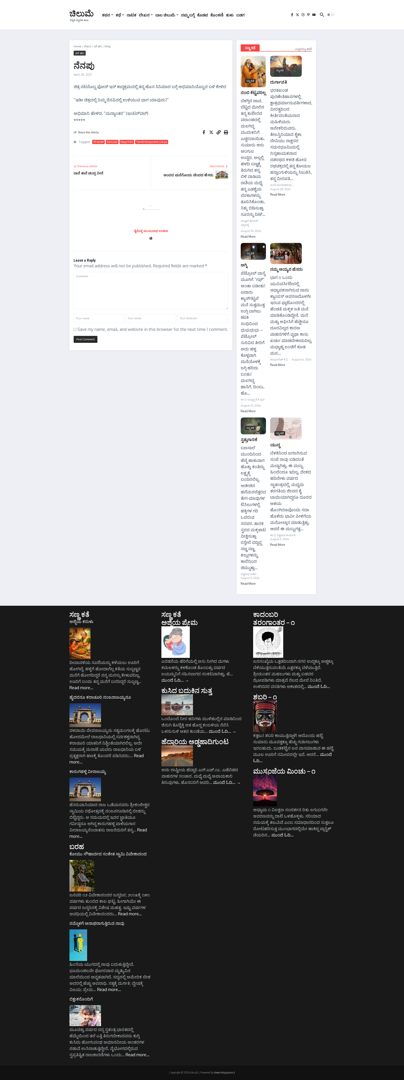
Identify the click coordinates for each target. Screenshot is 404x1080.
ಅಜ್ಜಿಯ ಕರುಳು (81, 621)
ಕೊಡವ (202, 14)
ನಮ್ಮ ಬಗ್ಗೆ (188, 14)
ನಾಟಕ (131, 14)
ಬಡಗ (240, 14)
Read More (248, 236)
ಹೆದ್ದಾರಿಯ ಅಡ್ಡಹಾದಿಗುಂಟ (195, 741)
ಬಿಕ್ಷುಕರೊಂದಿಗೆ (81, 999)
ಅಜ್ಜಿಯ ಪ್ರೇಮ (179, 622)
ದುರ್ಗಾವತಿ (278, 81)
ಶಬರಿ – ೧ (265, 696)
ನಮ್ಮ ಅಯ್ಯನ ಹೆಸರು (286, 269)
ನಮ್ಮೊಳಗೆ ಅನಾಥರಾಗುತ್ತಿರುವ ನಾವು (96, 923)
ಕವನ (106, 14)
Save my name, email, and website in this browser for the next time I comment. (152, 329)
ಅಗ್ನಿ (244, 264)
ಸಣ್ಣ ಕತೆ (79, 614)
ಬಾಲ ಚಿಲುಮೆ (165, 14)
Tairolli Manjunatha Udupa (151, 141)
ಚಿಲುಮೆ (81, 13)
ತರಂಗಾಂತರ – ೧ (274, 622)
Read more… (81, 687)
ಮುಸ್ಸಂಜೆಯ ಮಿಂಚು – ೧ (284, 771)
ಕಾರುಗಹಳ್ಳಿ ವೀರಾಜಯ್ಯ (87, 771)
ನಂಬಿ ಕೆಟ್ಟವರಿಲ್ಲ (253, 92)
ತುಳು (230, 14)
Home (77, 46)
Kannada (112, 141)
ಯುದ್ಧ (275, 444)
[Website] (150, 238)
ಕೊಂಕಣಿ (216, 14)
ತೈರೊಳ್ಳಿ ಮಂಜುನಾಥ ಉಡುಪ (151, 231)
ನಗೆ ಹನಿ (98, 46)
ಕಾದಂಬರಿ (265, 614)
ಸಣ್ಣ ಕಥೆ (250, 48)
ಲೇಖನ (144, 14)
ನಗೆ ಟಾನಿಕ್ (98, 141)
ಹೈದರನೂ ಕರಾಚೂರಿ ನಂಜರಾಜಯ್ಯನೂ (100, 697)
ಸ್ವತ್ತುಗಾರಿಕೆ (249, 439)
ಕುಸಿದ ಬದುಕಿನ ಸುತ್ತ (186, 690)
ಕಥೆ (118, 14)
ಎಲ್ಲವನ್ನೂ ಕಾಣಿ (303, 49)
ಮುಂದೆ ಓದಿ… (175, 680)
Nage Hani (127, 141)
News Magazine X (224, 1072)
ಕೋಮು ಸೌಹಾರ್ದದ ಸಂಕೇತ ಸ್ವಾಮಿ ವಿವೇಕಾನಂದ (108, 853)
